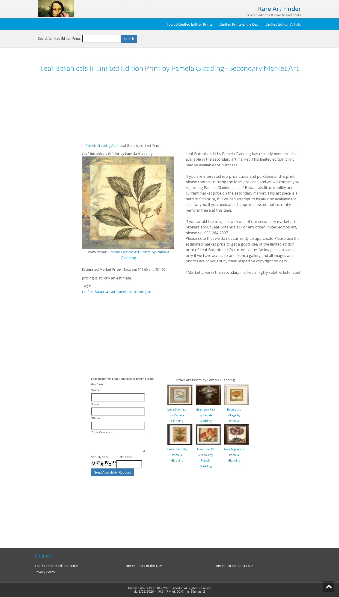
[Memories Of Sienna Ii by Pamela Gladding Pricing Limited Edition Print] (208, 434)
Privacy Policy (45, 572)
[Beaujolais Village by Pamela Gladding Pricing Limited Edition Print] (236, 394)
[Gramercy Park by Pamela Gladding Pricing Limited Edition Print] (208, 394)
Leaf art (88, 291)
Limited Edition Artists (283, 24)
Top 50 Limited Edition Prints (189, 24)
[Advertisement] (60, 147)
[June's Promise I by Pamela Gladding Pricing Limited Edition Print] (180, 394)
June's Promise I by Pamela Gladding (177, 415)
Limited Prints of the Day (239, 24)
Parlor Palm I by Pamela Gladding (177, 454)
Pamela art (124, 291)
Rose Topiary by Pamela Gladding (234, 454)
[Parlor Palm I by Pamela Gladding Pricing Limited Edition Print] (180, 434)
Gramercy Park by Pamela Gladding (205, 415)
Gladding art (143, 291)
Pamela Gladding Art (100, 145)
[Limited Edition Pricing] (56, 8)
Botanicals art (105, 291)
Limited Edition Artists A (232, 566)
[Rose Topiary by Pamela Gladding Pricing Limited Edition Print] (236, 434)
